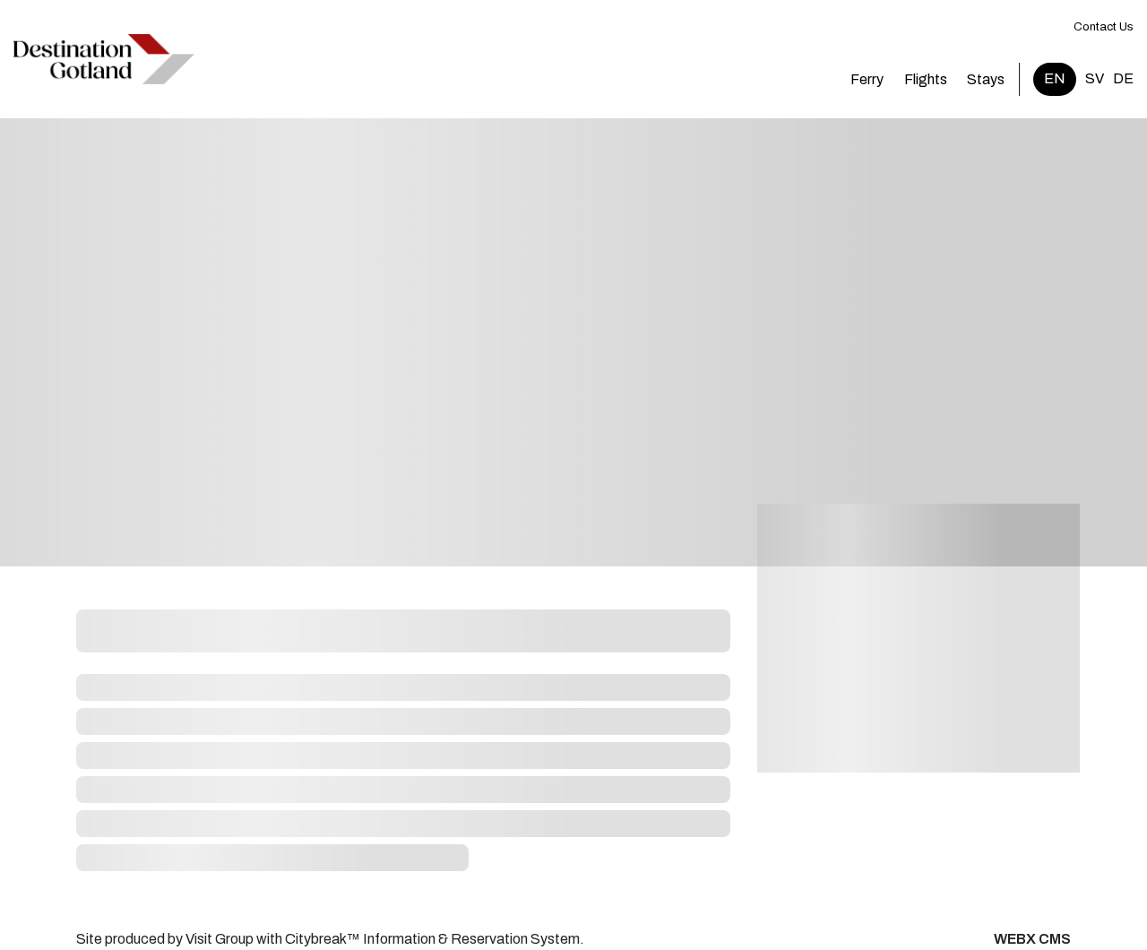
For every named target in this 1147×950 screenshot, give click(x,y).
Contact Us (1104, 27)
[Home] (103, 59)
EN (1054, 78)
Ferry (867, 79)
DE (1123, 78)
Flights (925, 79)
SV (1094, 78)
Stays (986, 79)
